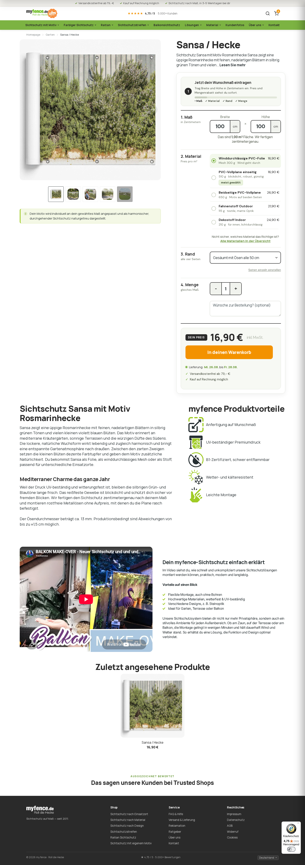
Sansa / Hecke (152, 742)
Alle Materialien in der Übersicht (245, 241)
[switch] (291, 849)
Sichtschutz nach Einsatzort (129, 814)
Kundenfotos (235, 25)
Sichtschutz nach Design (127, 826)
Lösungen (192, 25)
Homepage (33, 34)
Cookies (232, 837)
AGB (230, 826)
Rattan (106, 25)
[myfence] (41, 13)
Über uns (255, 25)
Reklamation (177, 826)
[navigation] (56, 194)
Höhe (265, 117)
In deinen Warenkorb (229, 352)
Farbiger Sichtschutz (79, 25)
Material (212, 25)
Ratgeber (175, 832)
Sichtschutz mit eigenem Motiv (131, 843)
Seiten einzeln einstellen (264, 270)
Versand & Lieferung (182, 820)
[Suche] (267, 13)
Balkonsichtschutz (167, 25)
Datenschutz (236, 820)
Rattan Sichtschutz (123, 837)
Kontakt (274, 25)
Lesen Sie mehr (233, 65)
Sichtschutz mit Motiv (40, 25)
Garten (50, 34)
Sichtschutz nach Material (127, 820)
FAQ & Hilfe (176, 814)
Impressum (234, 814)
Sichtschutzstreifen (132, 25)
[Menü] (298, 824)
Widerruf (232, 832)
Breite (225, 117)
